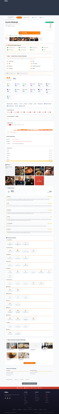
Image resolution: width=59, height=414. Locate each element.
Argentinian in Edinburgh (9, 373)
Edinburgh (8, 19)
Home (6, 19)
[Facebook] (5, 398)
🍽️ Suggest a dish (16, 379)
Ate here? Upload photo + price (12, 73)
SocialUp (45, 409)
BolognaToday (35, 409)
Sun (10, 124)
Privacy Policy (37, 397)
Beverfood (30, 409)
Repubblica (14, 409)
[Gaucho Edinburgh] (7, 39)
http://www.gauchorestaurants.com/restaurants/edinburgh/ (22, 141)
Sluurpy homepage (32, 373)
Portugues (47, 402)
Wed (17, 124)
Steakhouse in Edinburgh (9, 372)
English (47, 395)
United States (26, 402)
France (25, 397)
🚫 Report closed (27, 379)
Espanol (47, 397)
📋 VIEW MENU (23, 32)
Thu (20, 124)
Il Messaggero (19, 409)
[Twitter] (10, 398)
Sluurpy (25, 403)
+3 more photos (39, 181)
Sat (7, 124)
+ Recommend (20, 35)
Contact (36, 395)
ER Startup (40, 409)
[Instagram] (7, 398)
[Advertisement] (29, 8)
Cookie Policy (37, 400)
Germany (25, 400)
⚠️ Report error (22, 379)
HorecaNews (25, 409)
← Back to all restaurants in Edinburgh (29, 383)
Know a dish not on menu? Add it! (23, 73)
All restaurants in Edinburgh (34, 372)
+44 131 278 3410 (15, 139)
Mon (12, 124)
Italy (24, 395)
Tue (15, 124)
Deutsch (47, 400)
